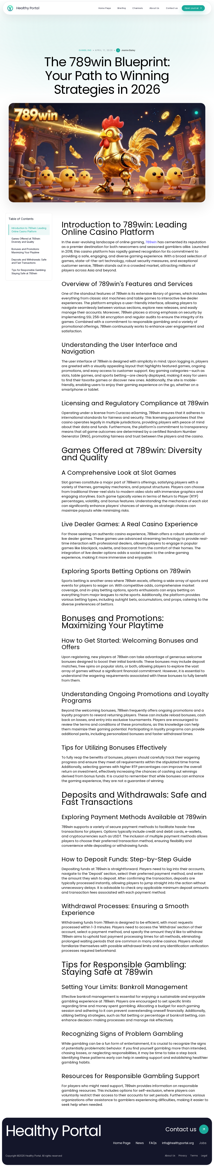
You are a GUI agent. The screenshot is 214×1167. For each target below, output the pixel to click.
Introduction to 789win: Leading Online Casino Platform (29, 230)
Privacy (183, 1155)
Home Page (121, 1143)
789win (151, 242)
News (140, 1143)
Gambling (85, 50)
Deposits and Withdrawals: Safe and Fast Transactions (29, 261)
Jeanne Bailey (128, 50)
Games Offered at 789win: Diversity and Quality (26, 240)
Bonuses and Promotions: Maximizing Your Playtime (25, 251)
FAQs (153, 1143)
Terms (194, 1155)
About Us (170, 1155)
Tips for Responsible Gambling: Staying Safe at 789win (29, 272)
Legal (204, 1155)
